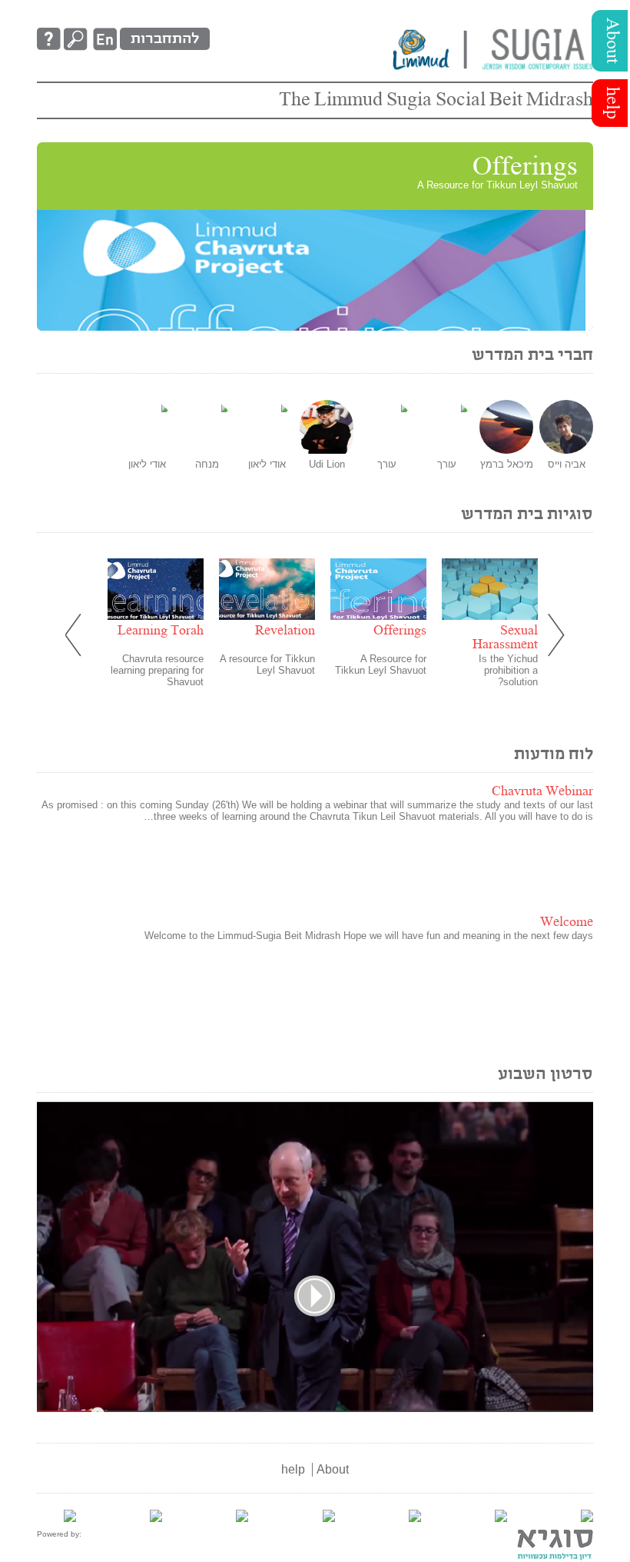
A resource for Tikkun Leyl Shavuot (267, 664)
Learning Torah (161, 631)
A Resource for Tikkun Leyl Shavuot (380, 664)
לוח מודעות (553, 754)
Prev (75, 636)
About (612, 41)
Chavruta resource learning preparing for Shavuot (157, 670)
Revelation (285, 631)
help (612, 103)
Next (554, 636)
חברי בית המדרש (532, 355)
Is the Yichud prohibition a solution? (508, 670)
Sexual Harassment (505, 638)
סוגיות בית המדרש (527, 515)
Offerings (525, 167)
